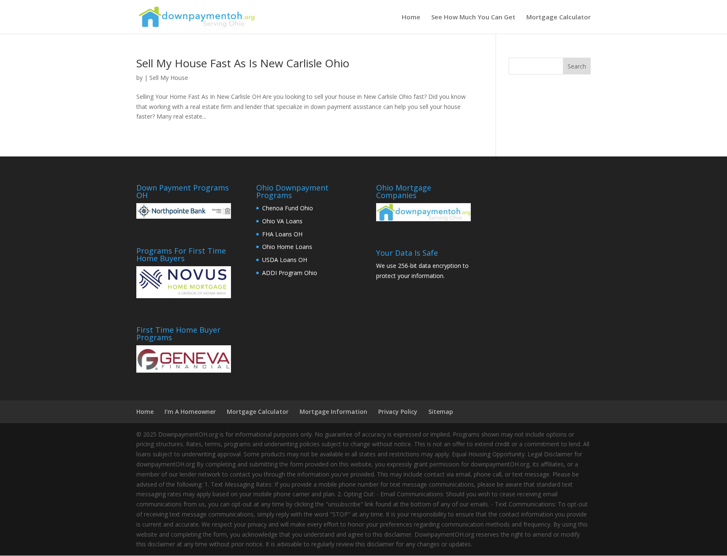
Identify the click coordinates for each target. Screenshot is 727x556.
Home (411, 17)
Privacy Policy (397, 412)
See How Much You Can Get (473, 17)
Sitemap (440, 412)
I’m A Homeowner (190, 412)
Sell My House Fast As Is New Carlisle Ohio (242, 63)
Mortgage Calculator (558, 17)
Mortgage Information (333, 412)
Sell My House (168, 78)
